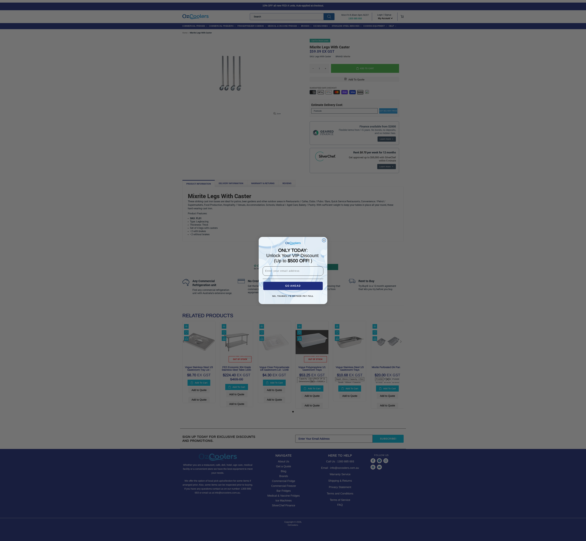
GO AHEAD (293, 286)
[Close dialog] (324, 240)
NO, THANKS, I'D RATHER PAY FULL (293, 296)
